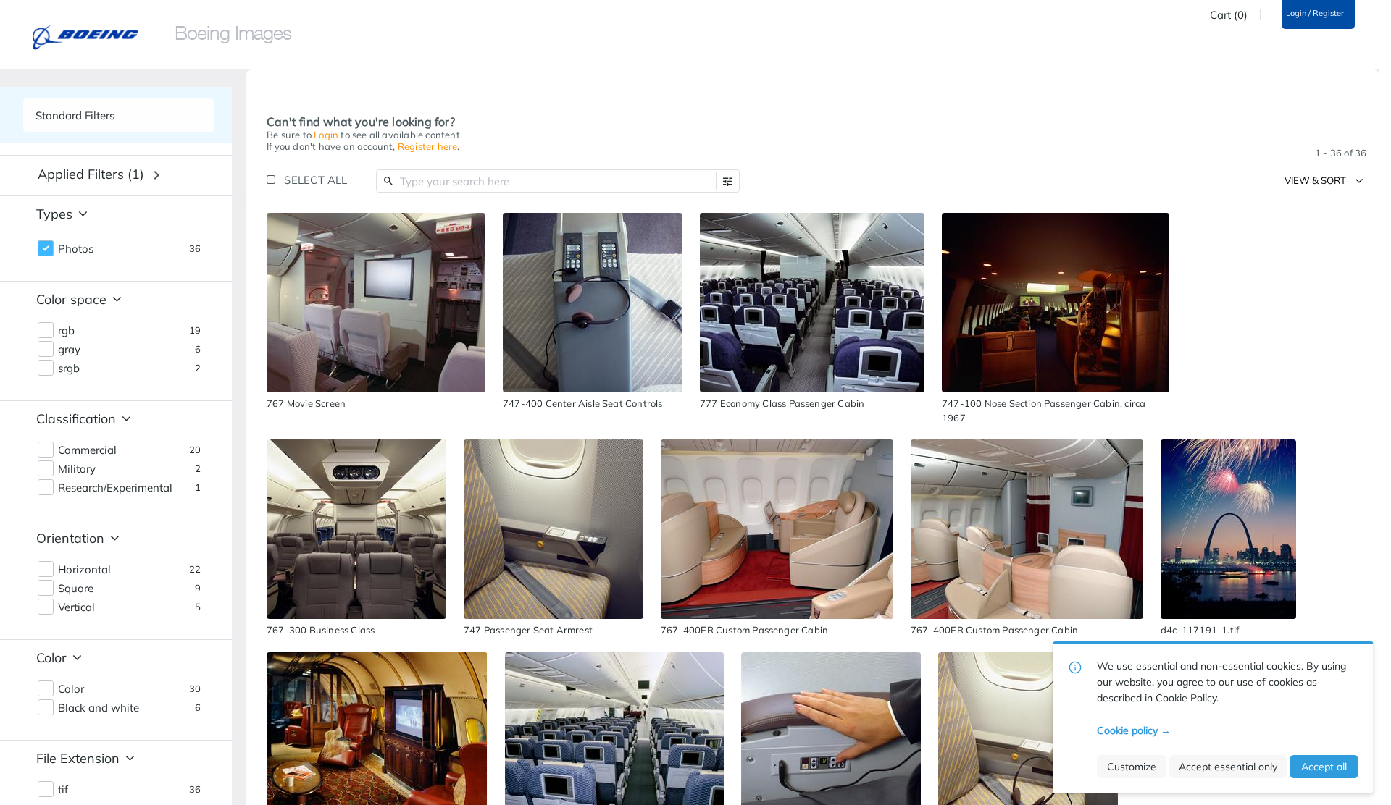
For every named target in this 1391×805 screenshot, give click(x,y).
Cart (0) (1229, 15)
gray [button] (69, 349)
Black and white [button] (98, 708)
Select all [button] (315, 180)
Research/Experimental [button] (115, 487)
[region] (376, 302)
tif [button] (63, 789)
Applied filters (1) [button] (91, 174)
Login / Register (1315, 13)
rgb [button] (66, 330)
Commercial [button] (87, 450)
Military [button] (77, 469)
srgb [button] (69, 368)
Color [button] (71, 689)
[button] (727, 181)
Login (326, 134)
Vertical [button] (76, 607)
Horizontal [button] (84, 569)
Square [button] (75, 588)
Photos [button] (75, 249)
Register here (428, 146)
